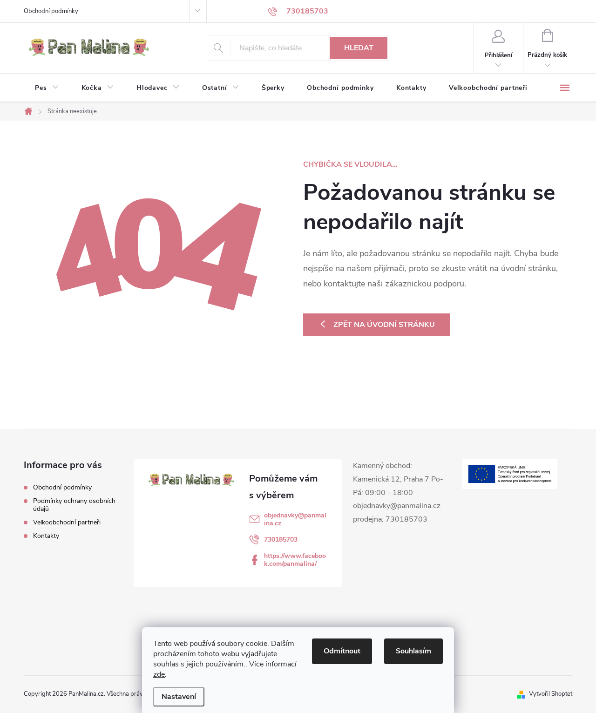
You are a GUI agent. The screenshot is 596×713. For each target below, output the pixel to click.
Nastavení (179, 697)
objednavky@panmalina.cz (295, 519)
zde (159, 674)
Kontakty (46, 535)
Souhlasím (413, 651)
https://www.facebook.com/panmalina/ (295, 559)
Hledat (358, 48)
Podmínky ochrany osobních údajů (74, 504)
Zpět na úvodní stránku (384, 324)
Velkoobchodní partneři (67, 522)
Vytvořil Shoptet (550, 694)
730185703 (281, 539)
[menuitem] (47, 88)
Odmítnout (342, 651)
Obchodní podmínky (51, 11)
